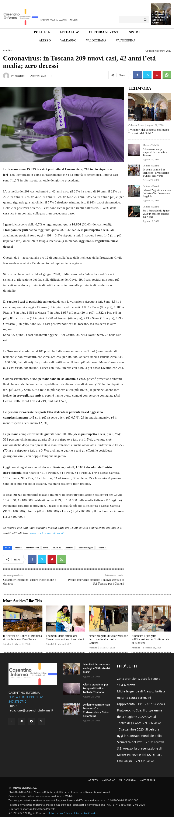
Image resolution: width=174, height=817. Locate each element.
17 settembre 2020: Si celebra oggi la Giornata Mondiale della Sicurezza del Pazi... (139, 735)
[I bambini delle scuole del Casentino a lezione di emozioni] (65, 619)
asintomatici (32, 547)
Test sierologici (85, 547)
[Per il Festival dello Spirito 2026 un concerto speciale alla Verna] (134, 211)
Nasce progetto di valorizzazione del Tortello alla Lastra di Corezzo (108, 639)
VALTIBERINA (147, 780)
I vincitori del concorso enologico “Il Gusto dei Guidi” (160, 17)
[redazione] (7, 76)
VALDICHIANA (127, 780)
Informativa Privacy (60, 813)
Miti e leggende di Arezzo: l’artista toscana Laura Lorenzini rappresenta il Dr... (141, 697)
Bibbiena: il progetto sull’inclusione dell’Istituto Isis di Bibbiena (150, 639)
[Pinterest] (157, 75)
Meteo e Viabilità (151, 145)
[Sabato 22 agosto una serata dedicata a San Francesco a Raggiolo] (134, 191)
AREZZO (93, 780)
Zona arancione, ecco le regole (138, 679)
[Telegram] (31, 721)
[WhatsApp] (167, 75)
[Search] (145, 19)
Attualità (7, 50)
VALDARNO (108, 780)
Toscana (101, 547)
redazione (19, 75)
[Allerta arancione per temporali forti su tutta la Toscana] (134, 150)
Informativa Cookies (86, 813)
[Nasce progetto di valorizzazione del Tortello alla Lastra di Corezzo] (108, 619)
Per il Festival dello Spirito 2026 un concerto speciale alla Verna (156, 213)
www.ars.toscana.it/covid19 (48, 533)
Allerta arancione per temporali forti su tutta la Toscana (155, 152)
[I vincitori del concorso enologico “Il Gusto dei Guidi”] (149, 107)
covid (45, 547)
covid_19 (57, 547)
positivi (69, 547)
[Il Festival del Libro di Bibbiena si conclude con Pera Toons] (22, 619)
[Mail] (21, 721)
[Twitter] (147, 75)
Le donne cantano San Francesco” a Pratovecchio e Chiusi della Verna (156, 172)
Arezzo (18, 547)
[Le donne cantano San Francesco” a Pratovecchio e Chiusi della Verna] (134, 170)
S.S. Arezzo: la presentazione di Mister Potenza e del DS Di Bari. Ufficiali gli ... (139, 754)
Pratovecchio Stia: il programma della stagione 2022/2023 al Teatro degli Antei (139, 716)
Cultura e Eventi (136, 125)
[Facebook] (137, 75)
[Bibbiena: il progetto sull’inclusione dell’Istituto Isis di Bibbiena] (151, 619)
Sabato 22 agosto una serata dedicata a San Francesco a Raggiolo (157, 193)
